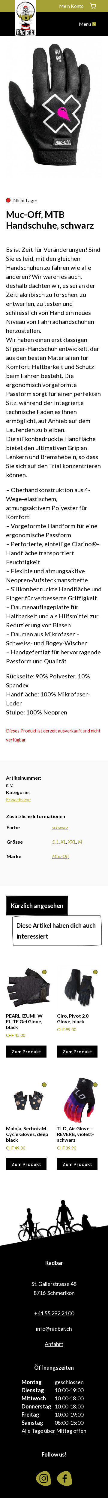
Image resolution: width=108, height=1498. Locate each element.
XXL (72, 842)
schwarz (60, 827)
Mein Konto (71, 6)
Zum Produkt (26, 1051)
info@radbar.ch (54, 1328)
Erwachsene (18, 799)
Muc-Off (60, 856)
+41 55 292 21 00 (54, 1313)
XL (63, 842)
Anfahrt (54, 1344)
